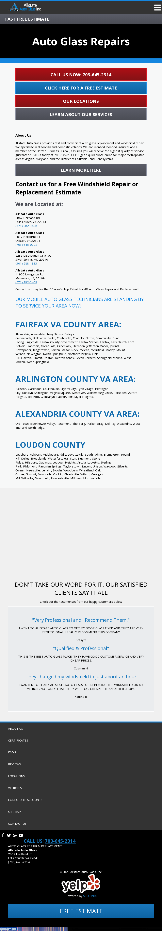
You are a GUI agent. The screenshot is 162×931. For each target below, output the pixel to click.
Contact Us (17, 823)
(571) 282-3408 (26, 226)
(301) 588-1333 (26, 263)
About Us (15, 728)
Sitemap (14, 812)
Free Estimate (81, 911)
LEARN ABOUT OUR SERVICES (81, 114)
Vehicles (15, 788)
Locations (16, 776)
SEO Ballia (90, 896)
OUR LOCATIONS (81, 101)
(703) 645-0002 (26, 245)
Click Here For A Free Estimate (81, 88)
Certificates (18, 740)
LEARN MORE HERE (81, 170)
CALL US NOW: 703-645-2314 (81, 74)
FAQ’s (12, 752)
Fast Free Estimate (27, 19)
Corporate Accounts (25, 800)
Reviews (14, 764)
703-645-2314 (60, 841)
